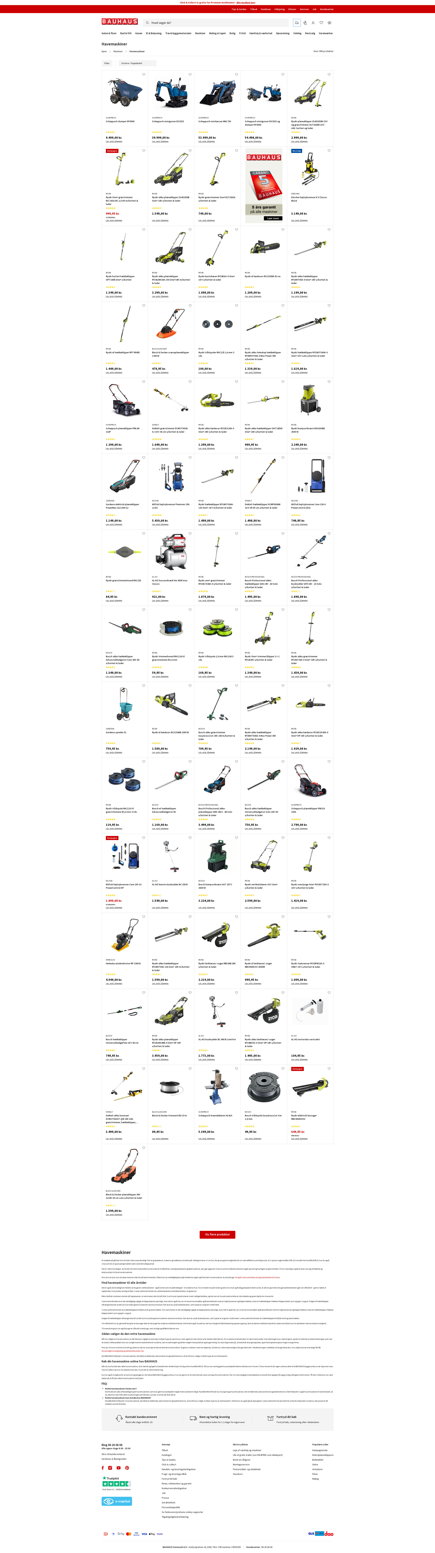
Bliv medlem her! (246, 2)
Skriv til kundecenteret (113, 1454)
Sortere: (125, 63)
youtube (118, 1467)
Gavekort (237, 1474)
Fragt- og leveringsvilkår (174, 1474)
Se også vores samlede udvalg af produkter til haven (257, 1277)
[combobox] (216, 23)
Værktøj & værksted (260, 33)
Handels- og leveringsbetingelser (179, 1469)
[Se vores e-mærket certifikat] (117, 1502)
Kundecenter (327, 9)
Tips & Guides (239, 9)
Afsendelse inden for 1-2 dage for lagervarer (222, 1422)
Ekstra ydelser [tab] (240, 1444)
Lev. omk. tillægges (114, 141)
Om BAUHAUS (168, 1502)
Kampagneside (320, 1450)
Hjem (104, 51)
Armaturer (317, 1469)
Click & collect (169, 1464)
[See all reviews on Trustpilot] (117, 1481)
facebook (103, 1467)
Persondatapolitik (171, 1507)
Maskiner (200, 33)
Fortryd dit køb (169, 1478)
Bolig (233, 33)
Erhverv (292, 9)
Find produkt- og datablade (247, 1469)
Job (314, 9)
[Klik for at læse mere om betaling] (154, 1534)
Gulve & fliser (109, 33)
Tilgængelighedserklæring (175, 1516)
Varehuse (266, 9)
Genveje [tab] (166, 1444)
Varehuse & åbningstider (114, 1458)
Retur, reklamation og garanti (176, 1483)
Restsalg (310, 33)
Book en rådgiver (241, 1459)
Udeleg (297, 33)
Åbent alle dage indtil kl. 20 (138, 1422)
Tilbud (253, 9)
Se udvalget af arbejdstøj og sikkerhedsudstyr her (123, 1351)
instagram (110, 1467)
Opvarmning (283, 33)
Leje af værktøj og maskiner (247, 1450)
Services (304, 9)
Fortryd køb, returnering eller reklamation (298, 1422)
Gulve (315, 1464)
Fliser (315, 1474)
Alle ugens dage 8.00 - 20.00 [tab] (116, 1446)
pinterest (127, 1467)
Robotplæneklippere (323, 1454)
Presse (165, 1497)
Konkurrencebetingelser (174, 1488)
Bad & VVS (126, 33)
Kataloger (167, 1454)
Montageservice (241, 1464)
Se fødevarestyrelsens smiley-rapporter (182, 1512)
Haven (138, 33)
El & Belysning (154, 33)
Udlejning (279, 9)
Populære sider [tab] (320, 1444)
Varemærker (326, 33)
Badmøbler (318, 1459)
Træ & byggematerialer (178, 33)
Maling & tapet (217, 33)
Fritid (242, 33)
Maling (315, 1478)
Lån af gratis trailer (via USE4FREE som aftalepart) (258, 1454)
